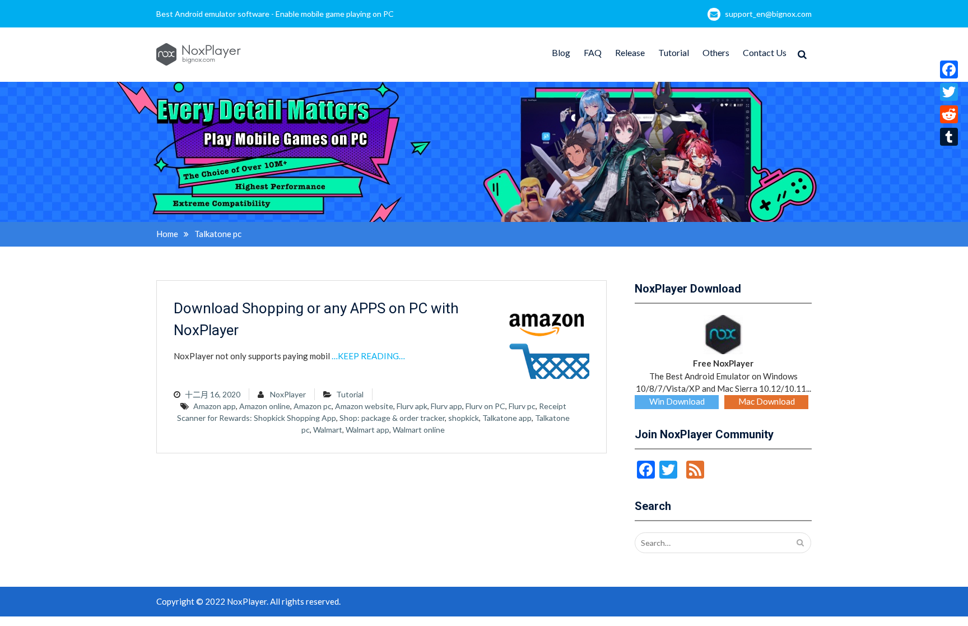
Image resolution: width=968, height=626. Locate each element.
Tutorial (673, 52)
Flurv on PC (485, 406)
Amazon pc (313, 406)
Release (630, 52)
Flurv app (446, 406)
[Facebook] (949, 69)
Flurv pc (522, 406)
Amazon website (364, 406)
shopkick (463, 418)
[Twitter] (949, 92)
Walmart (327, 429)
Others (715, 52)
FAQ (593, 52)
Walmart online (419, 429)
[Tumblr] (949, 137)
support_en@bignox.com (768, 13)
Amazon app (214, 406)
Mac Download (766, 401)
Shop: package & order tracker (392, 418)
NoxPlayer (288, 394)
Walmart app (367, 429)
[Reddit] (949, 114)
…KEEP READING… (368, 356)
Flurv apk (412, 406)
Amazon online (264, 406)
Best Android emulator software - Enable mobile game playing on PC (275, 13)
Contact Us (765, 52)
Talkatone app (507, 418)
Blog (561, 52)
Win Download (677, 401)
